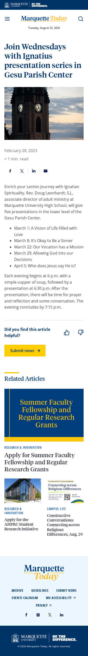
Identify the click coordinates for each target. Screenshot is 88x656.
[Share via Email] (45, 171)
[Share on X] (22, 171)
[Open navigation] (7, 19)
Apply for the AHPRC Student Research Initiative (21, 524)
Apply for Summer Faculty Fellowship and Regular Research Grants (39, 462)
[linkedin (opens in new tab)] (61, 615)
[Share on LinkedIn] (34, 171)
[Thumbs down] (81, 332)
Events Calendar (25, 597)
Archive (17, 590)
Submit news (22, 350)
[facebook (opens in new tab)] (26, 615)
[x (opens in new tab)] (50, 615)
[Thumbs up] (67, 332)
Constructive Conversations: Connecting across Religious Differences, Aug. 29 (65, 524)
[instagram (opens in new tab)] (38, 615)
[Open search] (81, 19)
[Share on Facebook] (10, 171)
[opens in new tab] (26, 5)
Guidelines (40, 590)
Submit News (66, 590)
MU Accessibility (59, 597)
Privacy (42, 605)
